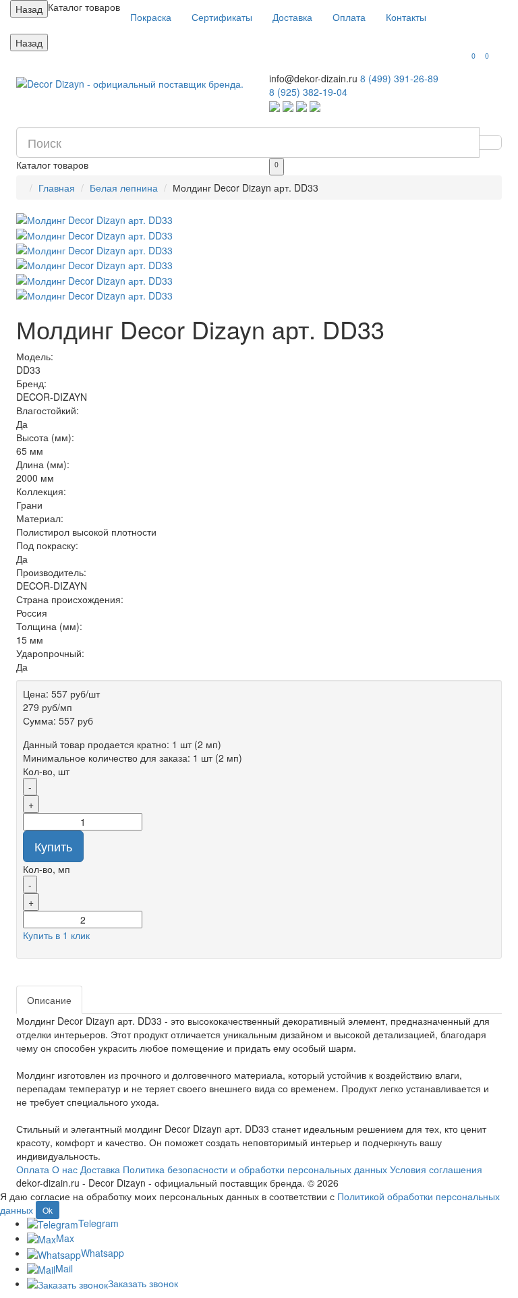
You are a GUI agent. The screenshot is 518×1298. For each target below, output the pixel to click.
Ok (47, 1210)
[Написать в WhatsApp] (274, 105)
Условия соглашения (436, 1169)
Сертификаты (222, 17)
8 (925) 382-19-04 (308, 91)
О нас (65, 1169)
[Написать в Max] (301, 105)
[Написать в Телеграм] (288, 105)
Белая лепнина (124, 187)
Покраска (150, 17)
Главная (56, 187)
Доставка (292, 17)
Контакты (406, 17)
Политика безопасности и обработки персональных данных (255, 1169)
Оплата (349, 17)
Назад (29, 9)
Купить (53, 846)
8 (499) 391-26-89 (399, 78)
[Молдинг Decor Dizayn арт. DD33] (259, 220)
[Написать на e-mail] (315, 105)
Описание (49, 1000)
